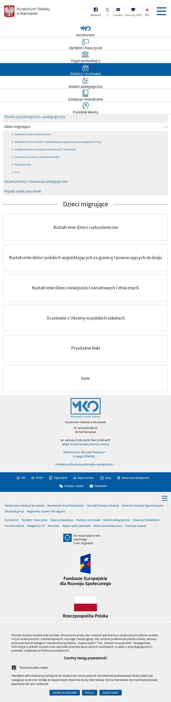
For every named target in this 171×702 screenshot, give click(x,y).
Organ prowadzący (61, 520)
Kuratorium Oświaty (26, 11)
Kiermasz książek (135, 526)
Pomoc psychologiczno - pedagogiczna (34, 117)
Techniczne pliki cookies (33, 667)
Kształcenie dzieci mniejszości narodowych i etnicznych (45, 149)
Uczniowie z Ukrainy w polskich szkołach (37, 157)
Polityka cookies (73, 486)
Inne (16, 172)
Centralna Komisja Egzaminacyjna (142, 505)
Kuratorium (12, 520)
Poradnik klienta (14, 526)
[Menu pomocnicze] (164, 498)
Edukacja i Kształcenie (145, 520)
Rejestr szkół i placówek (22, 191)
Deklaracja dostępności (135, 478)
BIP (24, 478)
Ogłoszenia (60, 478)
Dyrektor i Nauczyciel (34, 520)
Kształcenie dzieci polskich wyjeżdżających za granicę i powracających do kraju (58, 142)
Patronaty (53, 526)
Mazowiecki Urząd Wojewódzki (65, 505)
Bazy (108, 478)
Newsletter (101, 486)
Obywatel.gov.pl (14, 511)
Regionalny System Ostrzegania (46, 511)
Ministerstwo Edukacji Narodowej (24, 505)
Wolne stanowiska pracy (108, 526)
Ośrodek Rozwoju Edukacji (103, 505)
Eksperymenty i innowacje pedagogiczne (35, 181)
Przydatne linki (22, 164)
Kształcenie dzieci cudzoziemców (32, 134)
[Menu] (160, 10)
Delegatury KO (36, 526)
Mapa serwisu (85, 478)
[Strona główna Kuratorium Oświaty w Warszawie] (86, 408)
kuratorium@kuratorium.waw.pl (89, 444)
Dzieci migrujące (17, 126)
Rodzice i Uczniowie (88, 520)
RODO (39, 478)
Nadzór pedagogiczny (116, 520)
